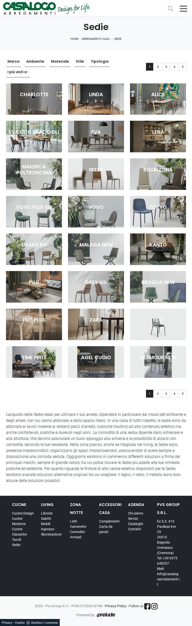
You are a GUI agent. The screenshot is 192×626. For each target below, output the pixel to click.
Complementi (109, 521)
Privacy (7, 622)
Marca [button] (14, 61)
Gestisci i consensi (44, 622)
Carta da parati (105, 529)
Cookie (20, 622)
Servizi (133, 519)
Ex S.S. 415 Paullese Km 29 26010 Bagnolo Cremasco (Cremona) (166, 537)
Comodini (77, 532)
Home (74, 39)
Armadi (75, 537)
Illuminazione (51, 534)
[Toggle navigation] (183, 8)
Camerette (78, 527)
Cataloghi (135, 524)
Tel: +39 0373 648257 (167, 560)
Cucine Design (23, 513)
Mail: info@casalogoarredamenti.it (168, 576)
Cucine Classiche (19, 531)
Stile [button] (80, 61)
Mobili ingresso (47, 526)
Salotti (46, 519)
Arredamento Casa (96, 39)
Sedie (118, 39)
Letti (73, 521)
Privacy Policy (115, 606)
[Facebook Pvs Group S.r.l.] (147, 606)
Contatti (134, 529)
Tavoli (16, 540)
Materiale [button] (60, 61)
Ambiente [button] (35, 61)
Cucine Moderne (19, 521)
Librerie (46, 513)
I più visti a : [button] (18, 71)
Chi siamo (135, 513)
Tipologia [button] (99, 61)
